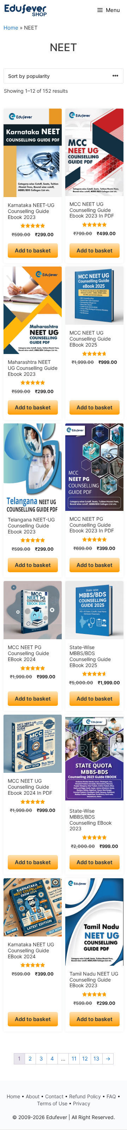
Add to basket (33, 250)
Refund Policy (85, 1096)
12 (85, 1058)
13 (96, 1058)
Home (11, 27)
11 (74, 1058)
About (33, 1096)
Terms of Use (52, 1103)
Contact (54, 1096)
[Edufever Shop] (26, 10)
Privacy (81, 1103)
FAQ (111, 1096)
